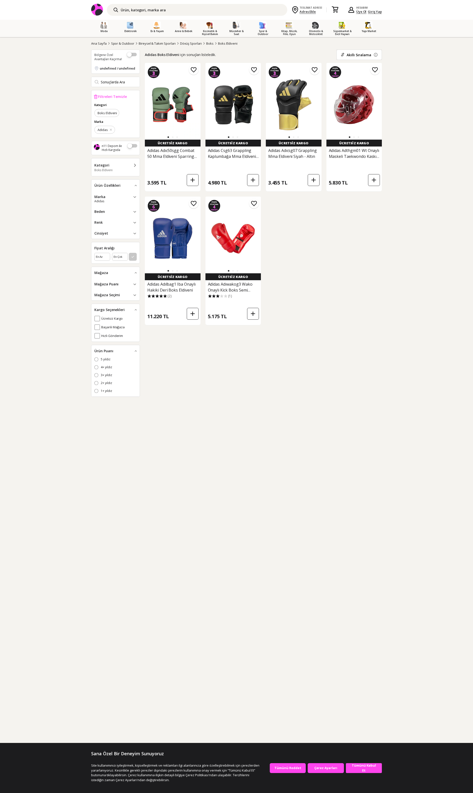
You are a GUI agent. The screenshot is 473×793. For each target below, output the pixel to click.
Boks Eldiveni (227, 43)
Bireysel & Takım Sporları (157, 43)
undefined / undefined (117, 68)
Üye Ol (361, 11)
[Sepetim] (335, 10)
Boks (210, 43)
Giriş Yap (375, 11)
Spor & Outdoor (122, 43)
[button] (168, 137)
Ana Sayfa (99, 43)
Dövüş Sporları (191, 43)
